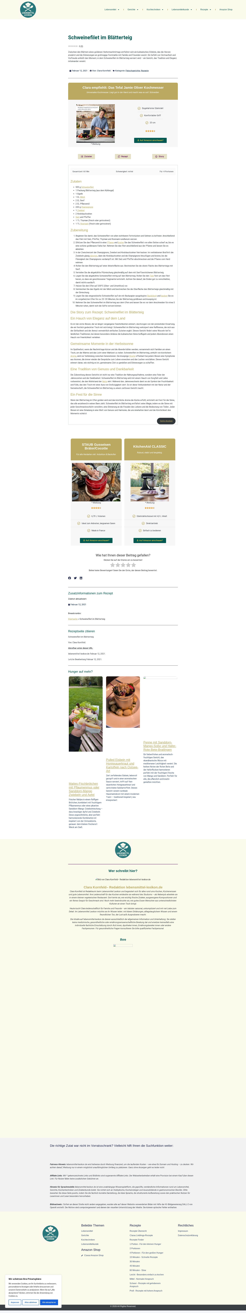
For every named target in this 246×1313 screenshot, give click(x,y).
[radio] (112, 565)
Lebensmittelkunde (180, 9)
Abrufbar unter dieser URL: (80, 648)
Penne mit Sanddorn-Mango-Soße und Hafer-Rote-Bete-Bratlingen (159, 746)
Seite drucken (166, 421)
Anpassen (15, 1302)
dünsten (93, 256)
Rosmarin (84, 224)
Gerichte (131, 9)
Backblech (152, 296)
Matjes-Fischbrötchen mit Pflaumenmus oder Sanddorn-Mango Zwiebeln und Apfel (84, 789)
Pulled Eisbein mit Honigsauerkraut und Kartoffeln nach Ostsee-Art (122, 765)
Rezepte (204, 9)
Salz (77, 217)
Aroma (73, 356)
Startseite (73, 619)
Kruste (132, 356)
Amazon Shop (225, 9)
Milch (82, 197)
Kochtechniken (153, 9)
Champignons (87, 207)
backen (164, 296)
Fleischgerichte (133, 70)
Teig (152, 276)
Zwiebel (80, 210)
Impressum (183, 1231)
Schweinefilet (87, 187)
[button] (69, 578)
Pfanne (110, 242)
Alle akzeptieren (49, 1302)
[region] (33, 1291)
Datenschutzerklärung (188, 1235)
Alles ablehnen (31, 1302)
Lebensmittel (110, 9)
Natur (104, 381)
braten (121, 242)
